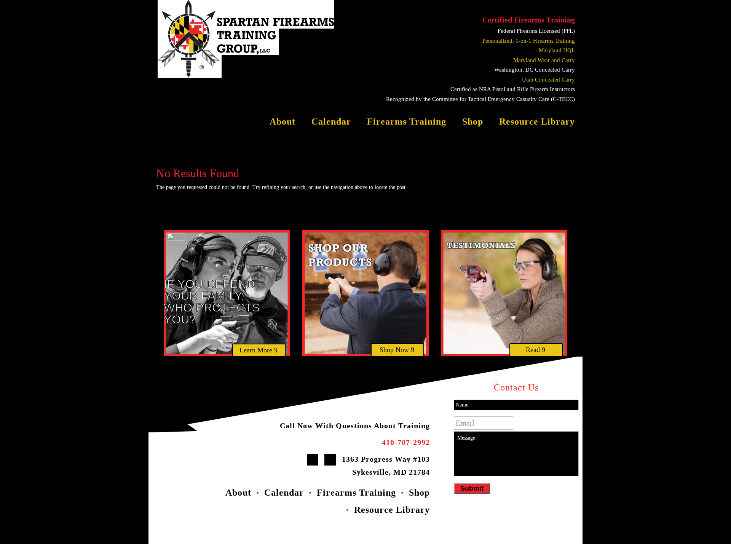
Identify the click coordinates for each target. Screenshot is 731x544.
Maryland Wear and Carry (544, 60)
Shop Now (394, 350)
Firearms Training (406, 122)
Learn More (255, 350)
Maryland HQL (557, 50)
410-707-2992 (406, 442)
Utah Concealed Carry (548, 80)
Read (533, 350)
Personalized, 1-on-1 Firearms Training (528, 41)
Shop (472, 122)
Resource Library (537, 122)
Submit (472, 488)
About (282, 122)
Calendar (331, 122)
